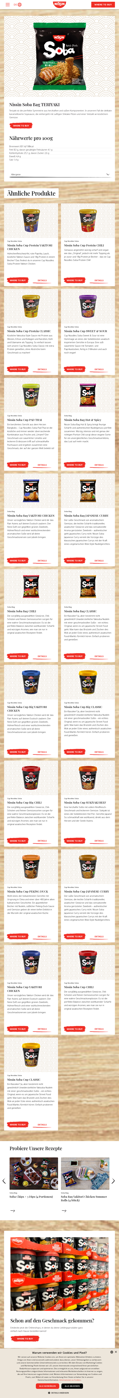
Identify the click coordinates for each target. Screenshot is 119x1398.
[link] (59, 4)
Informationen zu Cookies (70, 1380)
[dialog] (59, 1373)
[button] (18, 4)
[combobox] (111, 1352)
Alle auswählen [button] (47, 1386)
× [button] (116, 1352)
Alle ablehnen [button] (72, 1386)
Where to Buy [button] (103, 4)
